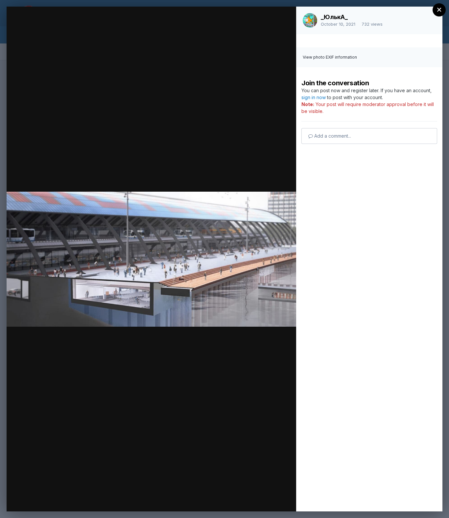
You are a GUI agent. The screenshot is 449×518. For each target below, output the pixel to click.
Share (274, 499)
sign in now (313, 97)
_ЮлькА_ (334, 17)
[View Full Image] (285, 18)
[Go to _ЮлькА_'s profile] (310, 20)
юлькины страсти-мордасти (81, 39)
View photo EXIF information (330, 57)
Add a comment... (332, 136)
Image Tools (229, 499)
